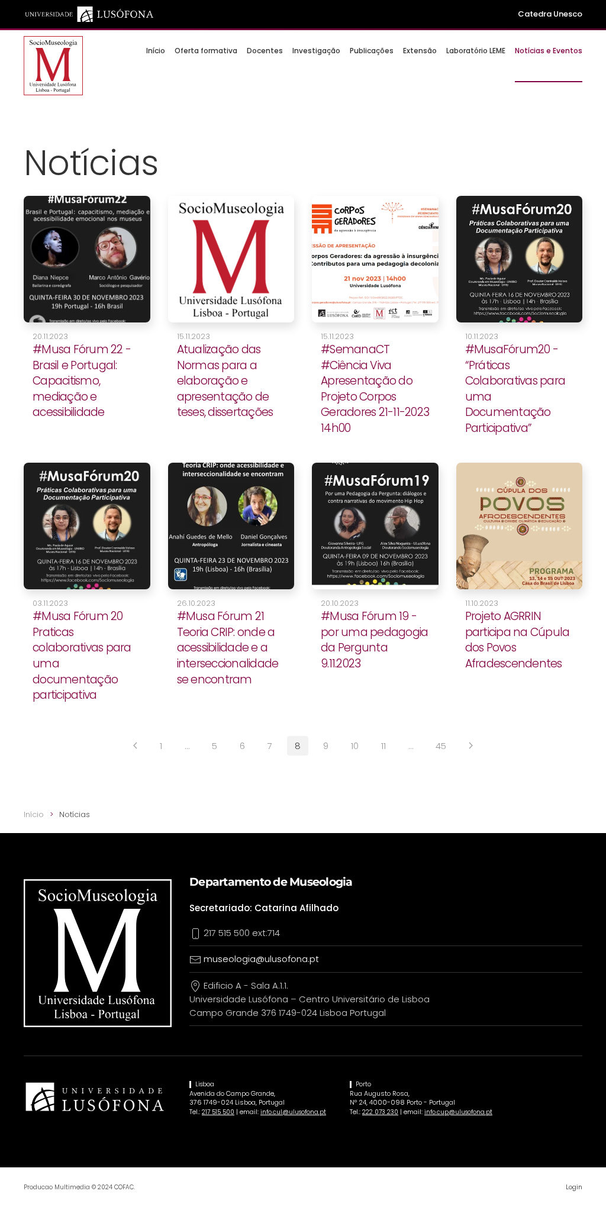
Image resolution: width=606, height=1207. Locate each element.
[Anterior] (135, 745)
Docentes (265, 51)
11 (383, 746)
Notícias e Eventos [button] (548, 51)
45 (441, 746)
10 (355, 746)
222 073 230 (380, 1112)
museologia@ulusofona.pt (261, 959)
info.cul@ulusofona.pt (293, 1112)
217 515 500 (218, 1112)
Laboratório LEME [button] (475, 51)
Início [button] (155, 51)
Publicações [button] (372, 51)
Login (574, 1187)
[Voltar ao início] (53, 65)
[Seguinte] (471, 745)
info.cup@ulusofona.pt (458, 1112)
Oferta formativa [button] (206, 51)
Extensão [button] (420, 51)
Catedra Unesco (550, 14)
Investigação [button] (316, 51)
